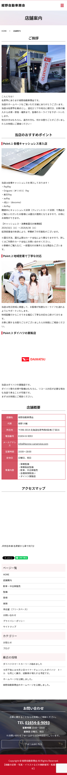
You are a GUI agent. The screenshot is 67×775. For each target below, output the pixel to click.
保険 (5, 603)
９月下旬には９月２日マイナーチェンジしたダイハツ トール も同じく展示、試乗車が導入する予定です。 (32, 671)
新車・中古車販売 (12, 586)
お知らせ (7, 642)
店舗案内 (7, 580)
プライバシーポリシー (14, 620)
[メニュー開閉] (62, 5)
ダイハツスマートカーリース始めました (22, 663)
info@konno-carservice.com (33, 443)
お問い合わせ (9, 615)
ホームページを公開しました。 (18, 679)
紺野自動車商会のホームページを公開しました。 (27, 684)
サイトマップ (9, 626)
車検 (5, 597)
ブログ (6, 648)
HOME (4, 30)
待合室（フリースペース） (16, 609)
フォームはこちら (33, 744)
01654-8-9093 (37, 722)
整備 (5, 591)
